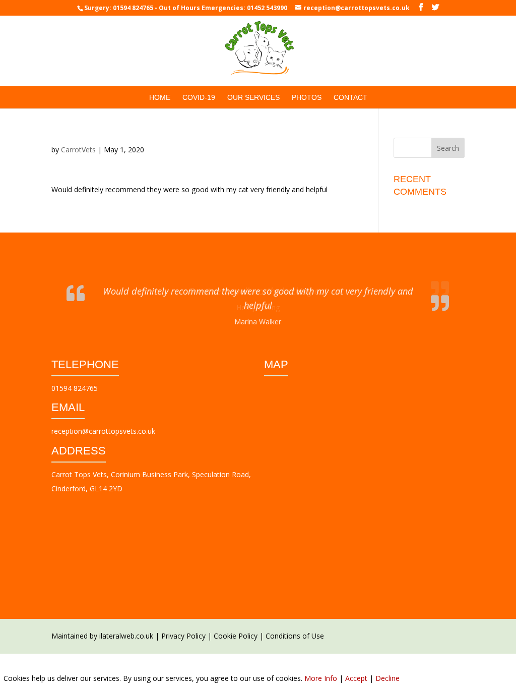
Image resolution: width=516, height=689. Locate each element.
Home (159, 97)
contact (350, 97)
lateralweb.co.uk (127, 628)
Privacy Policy (183, 628)
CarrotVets (78, 149)
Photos (306, 97)
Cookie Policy (235, 628)
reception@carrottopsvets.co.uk (103, 423)
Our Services (253, 97)
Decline (387, 678)
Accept (356, 678)
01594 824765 (74, 380)
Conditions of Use (295, 628)
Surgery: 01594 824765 (118, 8)
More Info (320, 678)
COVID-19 (198, 97)
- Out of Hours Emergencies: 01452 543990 (221, 8)
